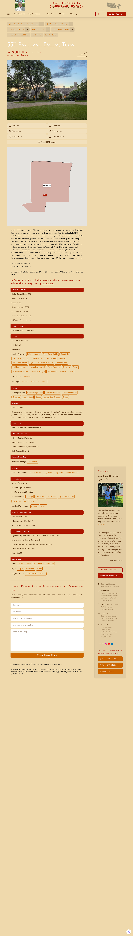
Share (81, 54)
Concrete (24, 381)
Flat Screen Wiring (19, 363)
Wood (43, 506)
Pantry (75, 367)
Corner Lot (39, 496)
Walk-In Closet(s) (66, 371)
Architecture (49, 14)
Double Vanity (36, 358)
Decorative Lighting (20, 358)
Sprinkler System (30, 501)
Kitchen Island (61, 363)
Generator (27, 376)
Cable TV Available (50, 354)
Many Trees (16, 501)
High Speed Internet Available (41, 363)
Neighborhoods (33, 14)
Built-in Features (33, 354)
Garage (38, 397)
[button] (47, 185)
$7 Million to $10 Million (44, 564)
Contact (115, 14)
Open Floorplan (54, 367)
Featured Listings (18, 14)
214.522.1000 (48, 283)
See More (101, 524)
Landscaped (51, 496)
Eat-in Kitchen (50, 358)
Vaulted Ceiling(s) (38, 371)
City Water (59, 472)
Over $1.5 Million (24, 564)
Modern (62, 14)
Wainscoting (52, 371)
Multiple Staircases (19, 367)
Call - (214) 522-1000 (110, 659)
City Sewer (48, 472)
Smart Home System (20, 371)
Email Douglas (108, 671)
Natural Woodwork (37, 367)
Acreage (29, 496)
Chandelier (64, 354)
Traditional (30, 569)
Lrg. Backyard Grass (66, 496)
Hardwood (35, 381)
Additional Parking (52, 392)
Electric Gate (28, 397)
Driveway (16, 397)
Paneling (66, 367)
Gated (65, 397)
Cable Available (35, 472)
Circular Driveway (70, 392)
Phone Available (72, 472)
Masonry (34, 506)
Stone (44, 381)
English (20, 569)
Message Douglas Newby (47, 655)
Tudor (39, 569)
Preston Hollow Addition (36, 574)
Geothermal (32, 461)
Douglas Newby (103, 471)
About (99, 14)
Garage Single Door (35, 392)
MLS (72, 14)
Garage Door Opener (52, 397)
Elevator (62, 358)
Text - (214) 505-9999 (110, 665)
